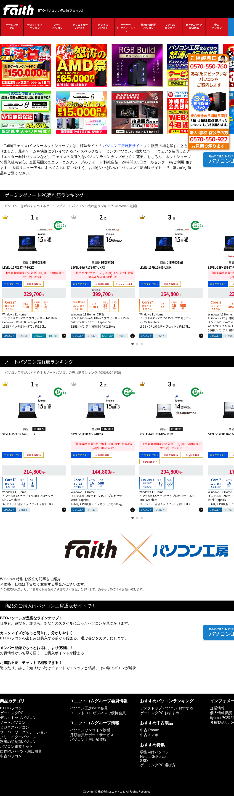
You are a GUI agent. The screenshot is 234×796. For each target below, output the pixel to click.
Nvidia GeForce (153, 757)
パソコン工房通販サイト (123, 146)
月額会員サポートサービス (92, 735)
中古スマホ (149, 735)
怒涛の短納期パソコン (148, 26)
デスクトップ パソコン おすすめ (166, 708)
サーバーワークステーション (126, 28)
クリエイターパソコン (80, 26)
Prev (4, 245)
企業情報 (217, 708)
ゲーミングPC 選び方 (158, 765)
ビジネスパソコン (103, 26)
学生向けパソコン (154, 752)
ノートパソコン (58, 26)
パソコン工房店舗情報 (88, 740)
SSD (144, 761)
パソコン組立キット (171, 26)
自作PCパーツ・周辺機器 (21, 751)
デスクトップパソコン (34, 26)
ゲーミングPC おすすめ (159, 713)
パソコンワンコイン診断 (90, 730)
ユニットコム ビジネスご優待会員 (98, 713)
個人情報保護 (221, 713)
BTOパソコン (11, 708)
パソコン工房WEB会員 (89, 708)
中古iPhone (149, 730)
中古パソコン (217, 26)
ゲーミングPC (12, 26)
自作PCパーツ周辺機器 (194, 26)
